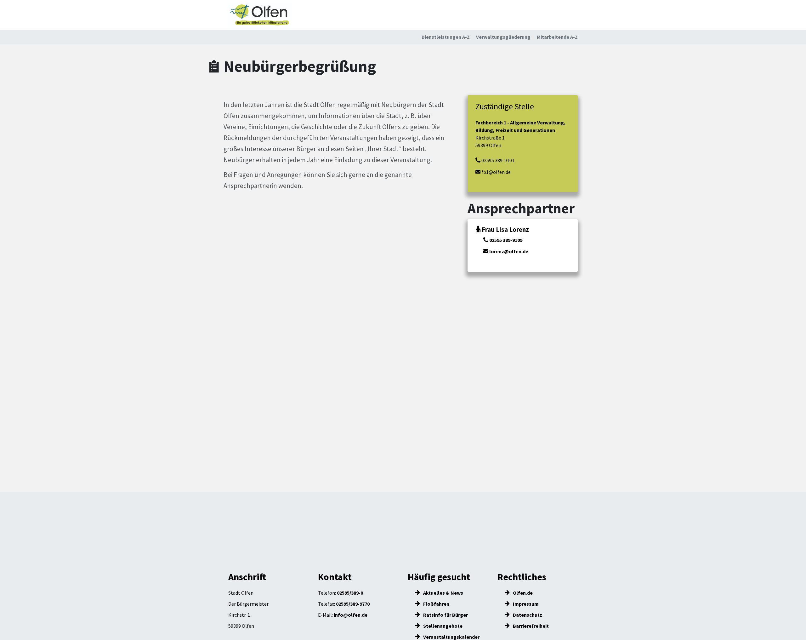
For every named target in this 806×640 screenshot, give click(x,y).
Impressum (525, 604)
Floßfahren (435, 604)
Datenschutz (527, 615)
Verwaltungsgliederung (503, 37)
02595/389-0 (350, 593)
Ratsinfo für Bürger (445, 615)
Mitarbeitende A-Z (557, 37)
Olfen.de (522, 593)
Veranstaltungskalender (451, 637)
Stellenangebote (442, 626)
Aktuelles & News (442, 593)
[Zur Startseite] (260, 15)
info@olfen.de (350, 615)
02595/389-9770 (353, 604)
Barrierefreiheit (530, 626)
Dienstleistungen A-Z (446, 37)
